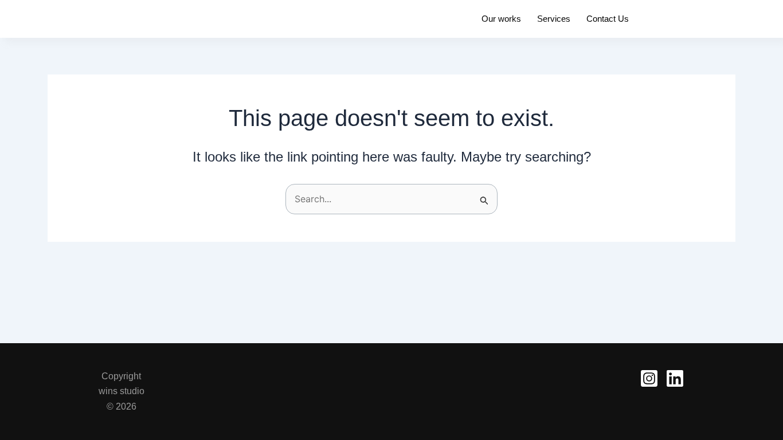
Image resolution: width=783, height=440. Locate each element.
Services (553, 18)
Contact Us (607, 18)
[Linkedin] (674, 378)
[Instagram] (649, 378)
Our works (501, 18)
